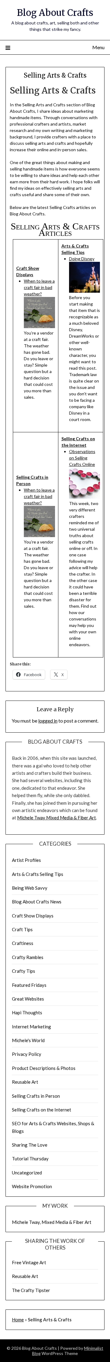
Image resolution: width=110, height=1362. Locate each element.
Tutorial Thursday (30, 1158)
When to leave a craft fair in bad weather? (39, 287)
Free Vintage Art (29, 1262)
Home (18, 1319)
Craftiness (22, 943)
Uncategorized (27, 1172)
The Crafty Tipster (31, 1290)
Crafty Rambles (27, 957)
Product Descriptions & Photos (43, 1068)
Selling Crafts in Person (36, 1096)
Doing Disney (81, 258)
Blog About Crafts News (36, 901)
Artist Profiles (26, 860)
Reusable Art (25, 1082)
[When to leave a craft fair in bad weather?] (39, 326)
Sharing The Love (29, 1145)
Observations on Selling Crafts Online (82, 458)
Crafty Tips (23, 971)
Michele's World (28, 1040)
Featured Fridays (29, 985)
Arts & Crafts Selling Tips (37, 874)
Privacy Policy (26, 1054)
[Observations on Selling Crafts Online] (84, 497)
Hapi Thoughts (27, 1012)
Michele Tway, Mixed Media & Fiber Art (51, 1222)
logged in (47, 720)
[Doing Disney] (84, 291)
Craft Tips (22, 929)
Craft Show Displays (32, 915)
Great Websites (28, 998)
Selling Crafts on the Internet (41, 1109)
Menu (98, 47)
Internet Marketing (31, 1026)
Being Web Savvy (29, 888)
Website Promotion (32, 1186)
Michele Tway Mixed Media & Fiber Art (56, 817)
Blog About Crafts (55, 12)
